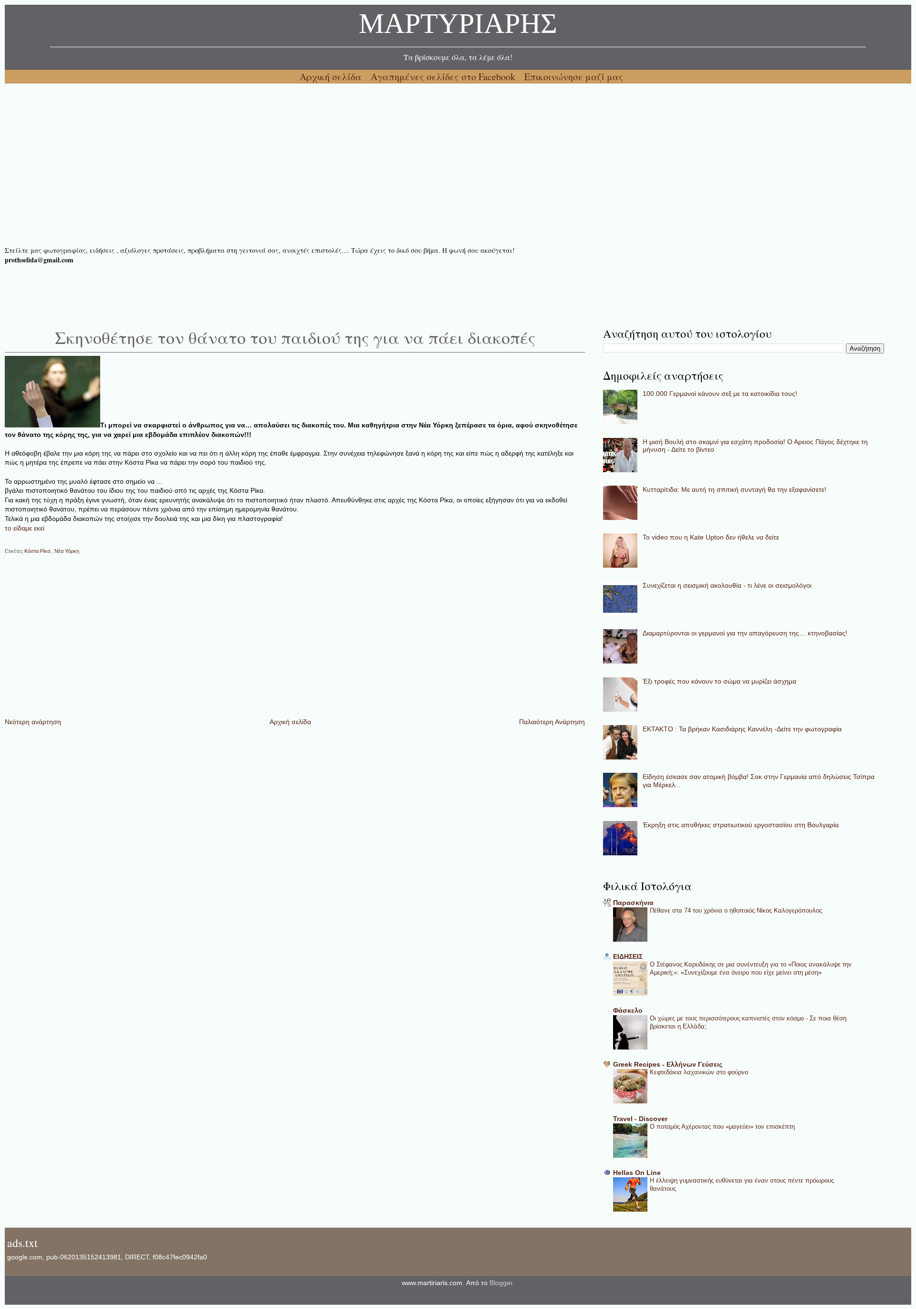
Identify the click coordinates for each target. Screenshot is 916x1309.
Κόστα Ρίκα (38, 551)
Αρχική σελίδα (332, 76)
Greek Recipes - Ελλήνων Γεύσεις (667, 1064)
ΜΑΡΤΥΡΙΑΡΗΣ (458, 26)
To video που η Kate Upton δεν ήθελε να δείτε (711, 537)
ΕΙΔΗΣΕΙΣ (628, 956)
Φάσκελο (628, 1010)
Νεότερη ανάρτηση (33, 722)
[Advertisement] (291, 164)
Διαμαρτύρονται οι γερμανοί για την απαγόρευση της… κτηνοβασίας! (745, 633)
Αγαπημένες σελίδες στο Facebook (444, 76)
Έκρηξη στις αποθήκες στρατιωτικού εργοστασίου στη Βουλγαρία (741, 825)
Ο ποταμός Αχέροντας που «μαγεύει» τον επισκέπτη (722, 1126)
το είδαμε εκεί (24, 528)
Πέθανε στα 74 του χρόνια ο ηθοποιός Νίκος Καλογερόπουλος (736, 910)
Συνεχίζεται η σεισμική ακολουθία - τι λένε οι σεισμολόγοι (727, 585)
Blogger (500, 1283)
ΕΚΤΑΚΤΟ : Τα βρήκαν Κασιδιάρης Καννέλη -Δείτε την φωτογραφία (742, 729)
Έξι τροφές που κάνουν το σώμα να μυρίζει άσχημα (719, 681)
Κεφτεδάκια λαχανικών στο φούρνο (699, 1072)
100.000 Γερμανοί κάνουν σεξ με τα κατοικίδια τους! (720, 393)
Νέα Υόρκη (66, 551)
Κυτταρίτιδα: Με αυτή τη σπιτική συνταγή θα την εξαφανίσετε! (734, 489)
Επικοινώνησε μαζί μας (573, 76)
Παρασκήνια (633, 902)
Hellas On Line (637, 1172)
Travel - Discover (640, 1118)
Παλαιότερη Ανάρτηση (552, 722)
